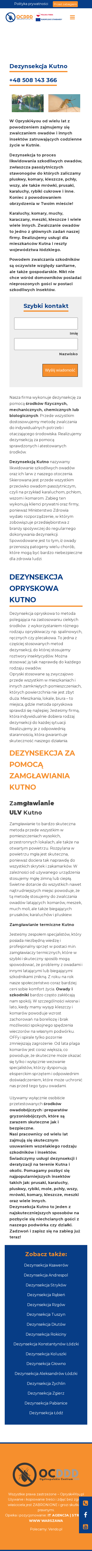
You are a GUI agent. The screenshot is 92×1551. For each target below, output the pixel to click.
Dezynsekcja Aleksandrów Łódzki (46, 1373)
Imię (74, 333)
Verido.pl (55, 1529)
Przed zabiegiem (65, 4)
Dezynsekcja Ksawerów (46, 1265)
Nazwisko (68, 354)
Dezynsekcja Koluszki (46, 1354)
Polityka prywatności (31, 4)
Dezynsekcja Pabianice (46, 1403)
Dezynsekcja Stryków (46, 1285)
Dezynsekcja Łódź (46, 1413)
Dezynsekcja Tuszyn (46, 1314)
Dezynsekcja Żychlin (46, 1383)
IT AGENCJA (58, 1515)
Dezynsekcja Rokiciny (46, 1334)
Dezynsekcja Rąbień (46, 1295)
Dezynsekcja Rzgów (46, 1305)
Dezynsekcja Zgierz (46, 1393)
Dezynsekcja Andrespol (46, 1275)
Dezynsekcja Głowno (46, 1363)
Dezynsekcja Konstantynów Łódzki (46, 1344)
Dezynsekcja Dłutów (46, 1324)
